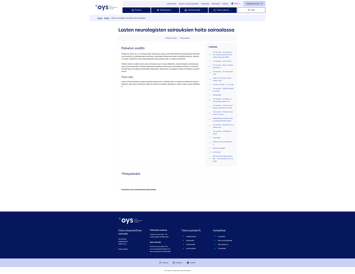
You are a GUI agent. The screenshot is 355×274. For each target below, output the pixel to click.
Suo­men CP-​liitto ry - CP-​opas (223, 84)
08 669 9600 (166, 251)
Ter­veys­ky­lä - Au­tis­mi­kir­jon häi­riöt (222, 132)
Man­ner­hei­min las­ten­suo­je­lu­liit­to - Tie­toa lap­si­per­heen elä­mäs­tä (223, 158)
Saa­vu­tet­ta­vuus (223, 244)
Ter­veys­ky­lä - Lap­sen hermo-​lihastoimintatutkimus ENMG (223, 106)
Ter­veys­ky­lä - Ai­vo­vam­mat (222, 61)
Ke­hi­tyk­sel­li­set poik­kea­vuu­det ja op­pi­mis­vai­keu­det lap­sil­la (223, 119)
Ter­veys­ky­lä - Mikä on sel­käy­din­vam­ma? (223, 66)
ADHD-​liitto (216, 152)
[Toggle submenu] (172, 10)
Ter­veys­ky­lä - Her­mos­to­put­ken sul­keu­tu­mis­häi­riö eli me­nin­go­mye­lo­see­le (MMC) (223, 54)
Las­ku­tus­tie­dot (191, 248)
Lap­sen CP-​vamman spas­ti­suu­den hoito (222, 79)
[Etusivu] (133, 10)
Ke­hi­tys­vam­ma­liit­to (219, 148)
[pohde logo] (106, 7)
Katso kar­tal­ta (123, 249)
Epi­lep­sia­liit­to (217, 95)
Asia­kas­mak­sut (191, 236)
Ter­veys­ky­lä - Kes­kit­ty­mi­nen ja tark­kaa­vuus (223, 126)
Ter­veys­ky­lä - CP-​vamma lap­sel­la (223, 73)
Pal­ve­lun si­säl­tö (171, 38)
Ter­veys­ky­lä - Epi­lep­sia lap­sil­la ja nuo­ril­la (223, 90)
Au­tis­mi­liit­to (216, 138)
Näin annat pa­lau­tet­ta (225, 240)
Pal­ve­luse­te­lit (190, 244)
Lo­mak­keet (221, 236)
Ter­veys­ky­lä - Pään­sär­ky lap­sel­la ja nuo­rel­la (223, 113)
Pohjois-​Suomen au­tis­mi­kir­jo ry (222, 143)
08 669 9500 (164, 237)
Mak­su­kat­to (190, 240)
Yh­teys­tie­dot (185, 38)
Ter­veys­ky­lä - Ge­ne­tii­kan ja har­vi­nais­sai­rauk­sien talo (222, 100)
